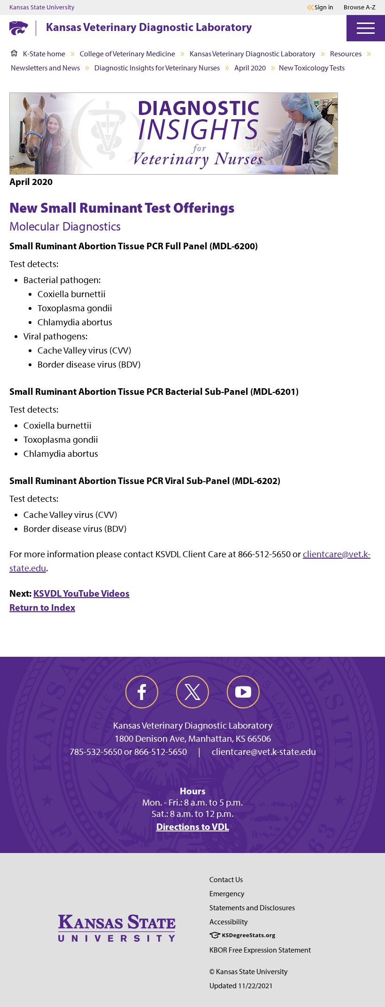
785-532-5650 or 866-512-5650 (128, 751)
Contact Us (226, 879)
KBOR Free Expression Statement (260, 950)
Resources (346, 53)
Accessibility (228, 921)
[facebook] (141, 692)
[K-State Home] (18, 28)
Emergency (227, 893)
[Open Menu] (365, 28)
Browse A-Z (360, 7)
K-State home (44, 53)
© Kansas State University (248, 971)
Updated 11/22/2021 (241, 985)
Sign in (324, 7)
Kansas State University (42, 7)
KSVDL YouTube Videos (81, 593)
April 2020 (250, 67)
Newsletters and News (45, 67)
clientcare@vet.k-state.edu (264, 751)
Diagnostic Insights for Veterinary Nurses (157, 67)
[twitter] (192, 692)
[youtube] (243, 692)
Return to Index (42, 607)
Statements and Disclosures (252, 907)
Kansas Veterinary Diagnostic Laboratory (149, 27)
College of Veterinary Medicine (127, 53)
